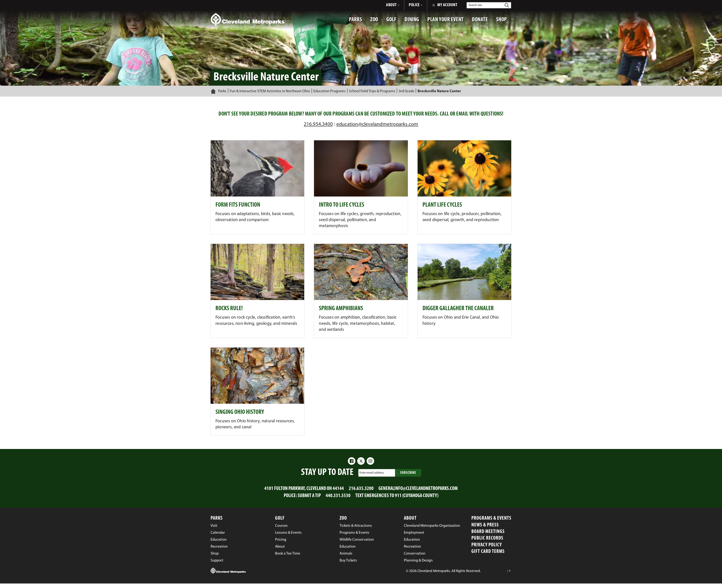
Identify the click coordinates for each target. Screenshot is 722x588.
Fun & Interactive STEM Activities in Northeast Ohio (270, 91)
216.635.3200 (361, 488)
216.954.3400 (318, 124)
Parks (222, 91)
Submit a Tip (309, 495)
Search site (475, 5)
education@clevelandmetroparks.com (377, 124)
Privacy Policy (486, 545)
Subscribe (408, 473)
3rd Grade (406, 91)
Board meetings (488, 531)
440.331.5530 (338, 495)
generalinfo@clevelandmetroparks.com (418, 488)
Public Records (487, 538)
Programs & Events (491, 518)
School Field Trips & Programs (372, 91)
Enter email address (371, 472)
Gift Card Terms (488, 551)
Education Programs (329, 91)
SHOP (503, 21)
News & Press (485, 525)
